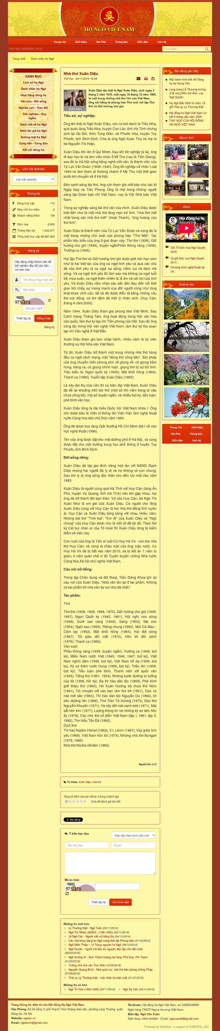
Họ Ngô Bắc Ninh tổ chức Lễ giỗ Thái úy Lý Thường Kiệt (187, 105)
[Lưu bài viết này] (153, 78)
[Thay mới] (49, 300)
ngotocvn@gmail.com (34, 1023)
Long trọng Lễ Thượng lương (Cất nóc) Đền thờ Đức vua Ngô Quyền (187, 93)
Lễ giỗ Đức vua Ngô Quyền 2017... (187, 260)
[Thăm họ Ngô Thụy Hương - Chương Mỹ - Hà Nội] (198, 187)
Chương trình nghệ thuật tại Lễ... (188, 269)
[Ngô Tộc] (109, 19)
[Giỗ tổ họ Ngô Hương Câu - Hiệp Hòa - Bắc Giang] (175, 169)
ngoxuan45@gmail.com (183, 1018)
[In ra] (146, 78)
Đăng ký (49, 327)
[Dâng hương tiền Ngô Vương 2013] (175, 152)
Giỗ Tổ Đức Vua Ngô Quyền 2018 (188, 249)
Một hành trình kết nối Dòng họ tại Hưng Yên (186, 81)
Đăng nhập (43, 318)
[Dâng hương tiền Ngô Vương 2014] (198, 152)
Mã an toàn (72, 880)
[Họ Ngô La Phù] (198, 169)
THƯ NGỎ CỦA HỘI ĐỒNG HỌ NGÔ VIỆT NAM (186, 122)
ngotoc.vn (29, 1018)
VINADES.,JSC (199, 1027)
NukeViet (165, 1027)
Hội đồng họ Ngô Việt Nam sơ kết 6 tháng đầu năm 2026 (188, 114)
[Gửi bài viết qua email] (139, 78)
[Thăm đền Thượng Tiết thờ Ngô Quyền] (175, 187)
